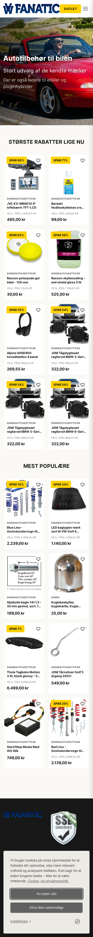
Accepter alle (47, 894)
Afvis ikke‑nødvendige (46, 907)
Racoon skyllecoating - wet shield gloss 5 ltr (68, 280)
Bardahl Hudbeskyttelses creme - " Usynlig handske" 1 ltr (68, 209)
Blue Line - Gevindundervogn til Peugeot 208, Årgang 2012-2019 (22, 533)
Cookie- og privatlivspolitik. (48, 880)
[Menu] (85, 8)
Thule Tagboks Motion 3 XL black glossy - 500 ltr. (24, 676)
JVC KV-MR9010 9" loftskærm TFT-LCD (21, 205)
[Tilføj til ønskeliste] (38, 160)
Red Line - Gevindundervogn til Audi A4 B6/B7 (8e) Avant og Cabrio (66, 753)
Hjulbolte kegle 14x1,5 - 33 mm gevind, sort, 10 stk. (24, 606)
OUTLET (70, 9)
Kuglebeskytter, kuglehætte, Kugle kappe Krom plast (64, 606)
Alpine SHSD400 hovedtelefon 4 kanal (22, 355)
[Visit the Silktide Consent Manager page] (77, 921)
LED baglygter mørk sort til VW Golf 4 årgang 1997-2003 (65, 531)
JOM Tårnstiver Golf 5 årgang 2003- (67, 674)
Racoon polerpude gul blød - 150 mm (23, 280)
